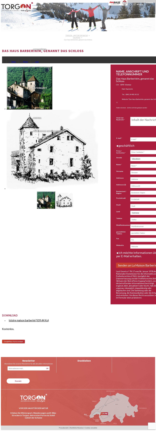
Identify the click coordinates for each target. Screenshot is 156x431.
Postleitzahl (121, 198)
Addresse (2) (121, 185)
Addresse (120, 178)
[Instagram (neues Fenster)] (84, 366)
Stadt (118, 205)
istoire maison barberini (29, 320)
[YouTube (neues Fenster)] (75, 366)
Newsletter (28, 360)
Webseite (120, 245)
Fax (117, 238)
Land (118, 211)
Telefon (119, 218)
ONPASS (113, 3)
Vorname (119, 171)
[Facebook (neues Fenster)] (93, 366)
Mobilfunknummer (123, 225)
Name (119, 164)
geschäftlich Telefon (121, 233)
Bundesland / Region (121, 192)
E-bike (125, 3)
